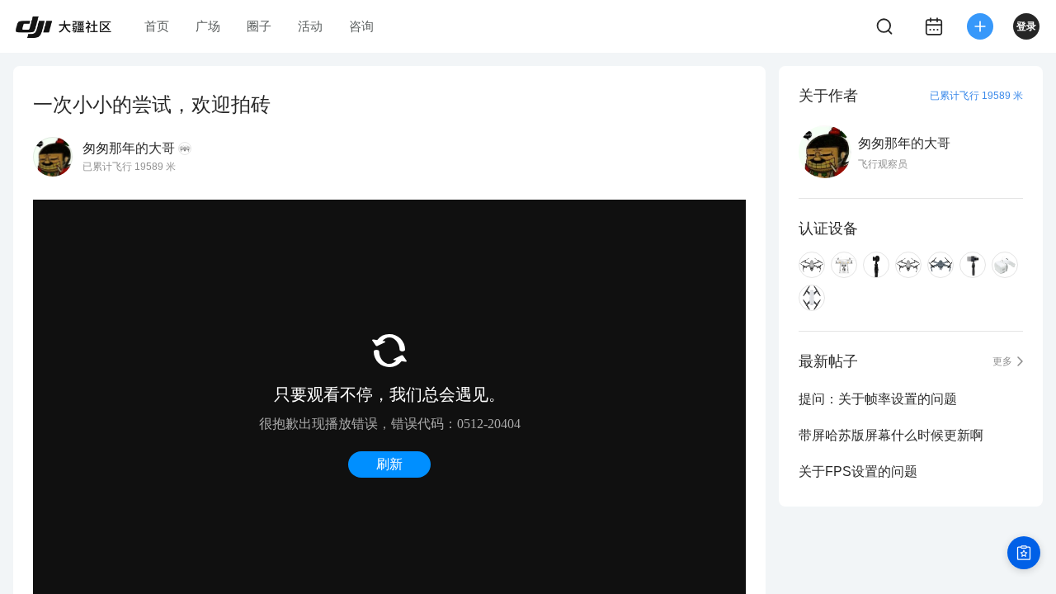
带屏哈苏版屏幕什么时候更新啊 (891, 435)
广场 (208, 26)
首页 (156, 26)
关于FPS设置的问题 (858, 471)
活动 (310, 26)
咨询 (361, 26)
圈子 (259, 26)
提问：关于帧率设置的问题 (878, 399)
